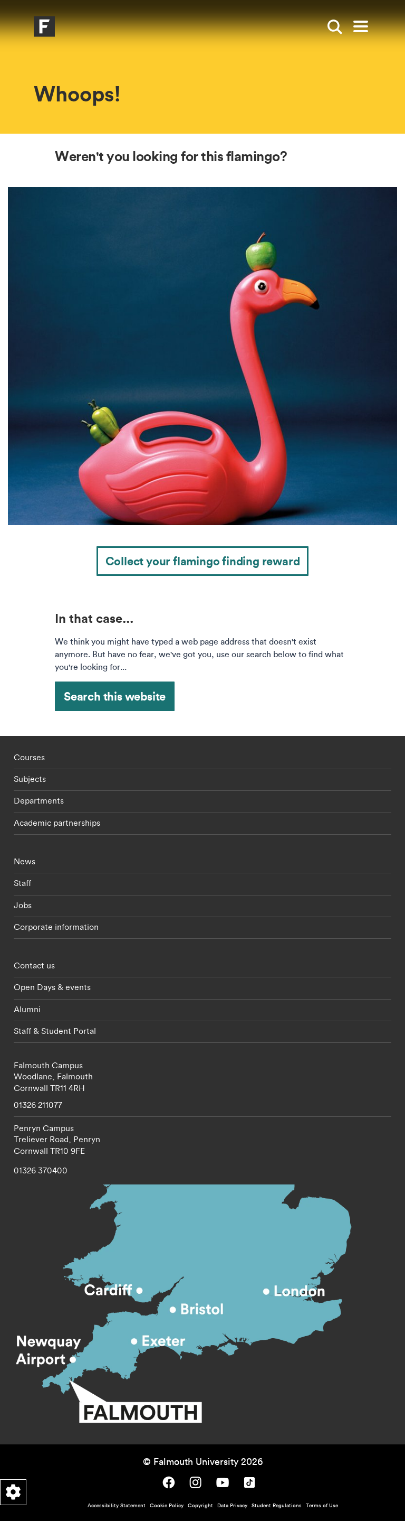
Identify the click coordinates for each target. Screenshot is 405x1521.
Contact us (34, 965)
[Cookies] (13, 1492)
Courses (29, 757)
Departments (39, 800)
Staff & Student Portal (55, 1030)
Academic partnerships (57, 822)
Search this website (115, 696)
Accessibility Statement (117, 1505)
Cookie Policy (167, 1505)
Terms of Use (322, 1505)
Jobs (23, 905)
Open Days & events (52, 987)
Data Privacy (232, 1505)
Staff (22, 883)
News (24, 861)
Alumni (27, 1009)
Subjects (30, 778)
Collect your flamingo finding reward (202, 560)
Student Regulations (277, 1505)
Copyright (200, 1505)
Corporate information (56, 926)
